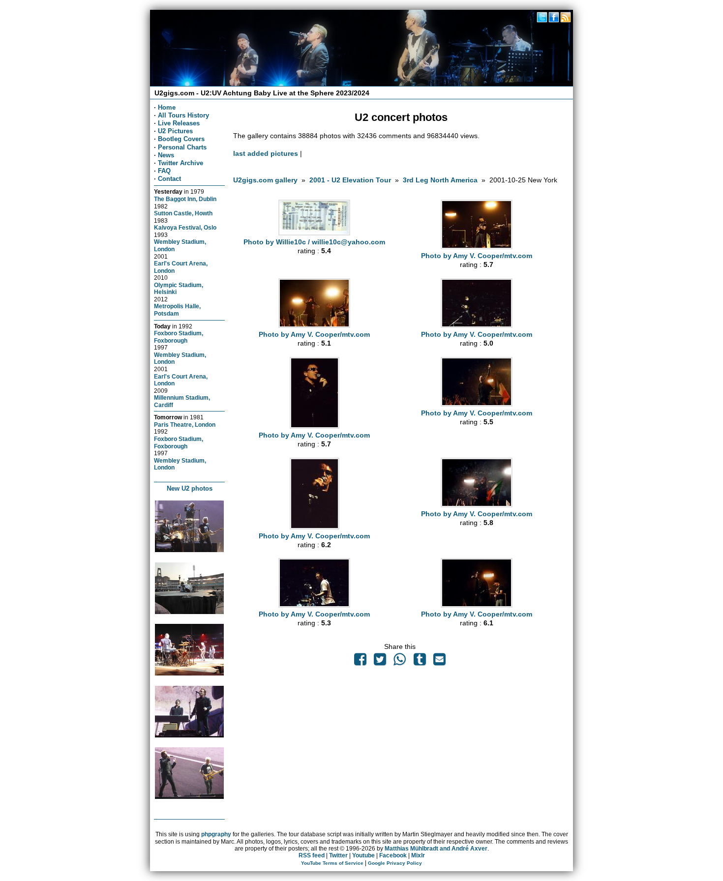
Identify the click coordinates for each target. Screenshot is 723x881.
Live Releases (179, 123)
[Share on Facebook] (360, 662)
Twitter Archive (180, 163)
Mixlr (418, 855)
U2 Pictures (175, 131)
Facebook (393, 855)
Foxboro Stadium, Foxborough (178, 337)
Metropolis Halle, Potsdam (177, 310)
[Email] (439, 662)
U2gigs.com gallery (265, 180)
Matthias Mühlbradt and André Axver (436, 849)
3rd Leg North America (440, 180)
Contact (169, 178)
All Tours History (183, 115)
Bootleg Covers (181, 139)
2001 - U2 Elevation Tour (350, 180)
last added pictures (265, 153)
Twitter (338, 855)
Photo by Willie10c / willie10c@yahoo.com (314, 242)
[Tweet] (380, 662)
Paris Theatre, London (184, 424)
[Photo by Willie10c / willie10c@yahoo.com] (314, 233)
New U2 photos (189, 488)
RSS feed (312, 855)
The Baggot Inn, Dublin (185, 199)
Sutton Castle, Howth (183, 213)
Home (167, 107)
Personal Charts (182, 147)
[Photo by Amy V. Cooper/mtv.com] (476, 247)
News (166, 155)
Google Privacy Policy (395, 863)
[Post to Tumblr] (419, 662)
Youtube (363, 855)
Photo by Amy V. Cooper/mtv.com (476, 256)
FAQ (164, 171)
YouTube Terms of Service (332, 863)
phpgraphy (216, 834)
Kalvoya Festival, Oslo (185, 227)
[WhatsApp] (400, 662)
